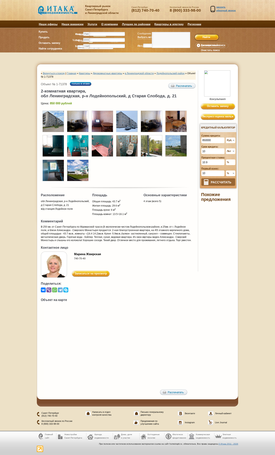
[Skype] (65, 290)
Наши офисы (48, 24)
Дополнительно (210, 45)
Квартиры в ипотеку (169, 24)
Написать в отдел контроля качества (101, 413)
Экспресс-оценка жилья (217, 116)
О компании (109, 24)
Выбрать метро (146, 37)
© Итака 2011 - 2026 (228, 444)
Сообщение (144, 33)
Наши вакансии (73, 24)
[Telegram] (60, 290)
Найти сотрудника (50, 48)
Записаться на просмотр (91, 273)
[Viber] (49, 290)
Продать (44, 37)
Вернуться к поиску (54, 73)
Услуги (92, 24)
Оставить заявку (49, 42)
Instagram (190, 422)
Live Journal (221, 422)
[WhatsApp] (54, 290)
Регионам (194, 24)
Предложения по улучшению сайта (150, 422)
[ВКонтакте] (43, 290)
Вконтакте (190, 413)
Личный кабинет (223, 413)
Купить (43, 31)
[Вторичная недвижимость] (60, 12)
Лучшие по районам (136, 24)
